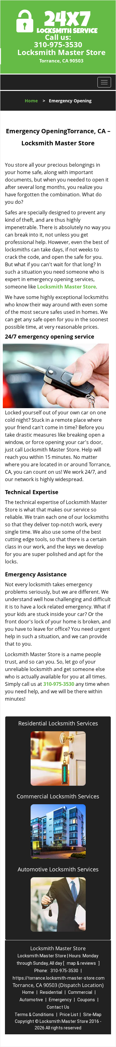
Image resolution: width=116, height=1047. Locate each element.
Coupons (86, 999)
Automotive (31, 999)
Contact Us (58, 1007)
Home (31, 101)
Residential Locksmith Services (58, 723)
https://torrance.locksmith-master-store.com (59, 978)
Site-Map (92, 1014)
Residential (51, 992)
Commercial (80, 992)
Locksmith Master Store (66, 286)
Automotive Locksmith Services (58, 869)
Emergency (60, 999)
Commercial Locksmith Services (58, 796)
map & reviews (82, 963)
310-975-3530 (58, 44)
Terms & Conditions (34, 1014)
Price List (69, 1014)
